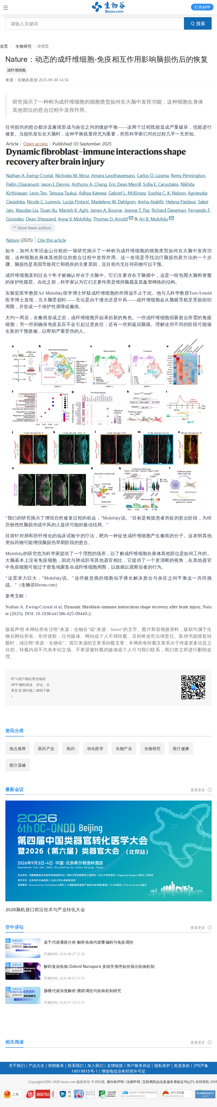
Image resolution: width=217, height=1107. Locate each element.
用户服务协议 (139, 1065)
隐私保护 (162, 1065)
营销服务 (56, 1065)
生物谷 (28, 584)
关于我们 (17, 1065)
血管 (147, 282)
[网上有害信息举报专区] (205, 1094)
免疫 (207, 317)
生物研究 (24, 46)
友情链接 (115, 1065)
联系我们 (76, 1065)
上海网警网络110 (39, 1094)
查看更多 (198, 789)
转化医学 (95, 748)
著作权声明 (115, 1082)
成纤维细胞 (16, 70)
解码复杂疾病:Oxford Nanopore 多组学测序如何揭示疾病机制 (99, 966)
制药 (71, 748)
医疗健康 (181, 748)
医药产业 (46, 748)
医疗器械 (18, 765)
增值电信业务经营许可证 (123, 1071)
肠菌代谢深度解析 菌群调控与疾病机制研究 (82, 990)
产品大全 (37, 1065)
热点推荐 (18, 748)
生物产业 (124, 748)
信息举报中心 (108, 1094)
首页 (4, 46)
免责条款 (182, 1065)
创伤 (14, 524)
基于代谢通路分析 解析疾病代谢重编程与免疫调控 (88, 942)
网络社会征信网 (69, 1093)
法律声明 (133, 1082)
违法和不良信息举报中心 (84, 1094)
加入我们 (95, 1065)
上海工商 (10, 1095)
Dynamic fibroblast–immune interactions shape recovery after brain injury (132, 606)
